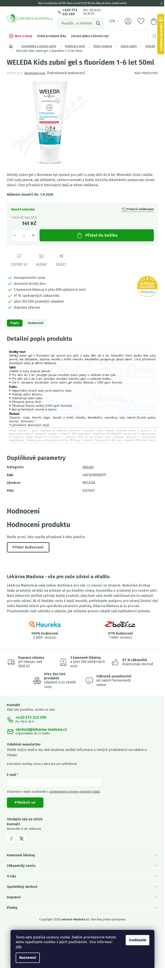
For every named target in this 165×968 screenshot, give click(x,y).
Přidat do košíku (102, 235)
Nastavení (27, 958)
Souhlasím (137, 940)
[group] (82, 122)
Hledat (98, 23)
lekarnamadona (21, 838)
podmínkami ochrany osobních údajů (74, 792)
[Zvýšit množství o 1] (33, 235)
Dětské (88, 467)
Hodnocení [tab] (35, 323)
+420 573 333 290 (69, 12)
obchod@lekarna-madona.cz (41, 729)
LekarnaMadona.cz (11, 838)
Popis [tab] (15, 323)
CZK (112, 21)
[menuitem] (20, 36)
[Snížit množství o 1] (14, 235)
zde (18, 947)
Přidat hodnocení (28, 547)
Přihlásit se (25, 802)
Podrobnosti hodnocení (66, 73)
